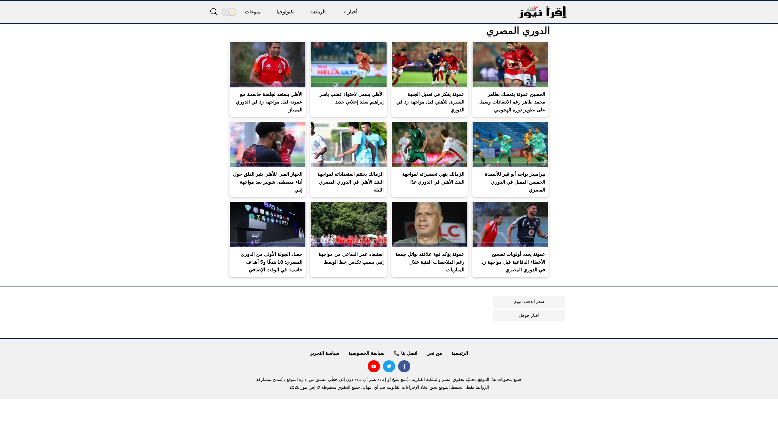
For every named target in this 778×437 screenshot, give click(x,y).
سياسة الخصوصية (366, 353)
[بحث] (214, 11)
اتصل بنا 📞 (405, 353)
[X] (389, 366)
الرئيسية (459, 353)
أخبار (352, 11)
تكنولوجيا (285, 11)
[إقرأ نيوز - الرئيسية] (542, 12)
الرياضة (317, 11)
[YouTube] (374, 366)
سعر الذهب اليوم (529, 301)
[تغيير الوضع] (228, 12)
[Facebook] (404, 366)
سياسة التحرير (324, 353)
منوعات (253, 11)
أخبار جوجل (529, 315)
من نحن (434, 353)
